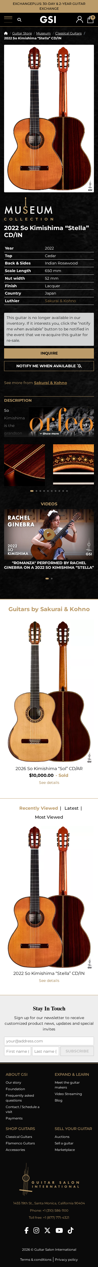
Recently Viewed (38, 808)
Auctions (62, 1137)
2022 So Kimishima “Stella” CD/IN (49, 973)
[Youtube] (59, 1230)
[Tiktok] (71, 1230)
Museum (43, 33)
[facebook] (26, 1230)
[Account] (79, 19)
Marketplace (65, 1150)
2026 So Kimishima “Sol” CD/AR (49, 768)
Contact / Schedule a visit (22, 1109)
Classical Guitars (68, 33)
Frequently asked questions (20, 1097)
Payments (14, 1118)
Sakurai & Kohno (60, 300)
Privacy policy (66, 1260)
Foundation (15, 1089)
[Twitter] (47, 1230)
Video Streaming (68, 1094)
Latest (72, 808)
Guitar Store (22, 33)
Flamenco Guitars (20, 1143)
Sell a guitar (64, 1143)
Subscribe (77, 1051)
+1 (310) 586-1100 (55, 1210)
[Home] (6, 33)
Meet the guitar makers (67, 1084)
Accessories (15, 1150)
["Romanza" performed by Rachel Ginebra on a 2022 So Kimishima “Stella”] (49, 534)
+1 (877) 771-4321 (56, 1217)
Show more (50, 433)
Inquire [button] (49, 353)
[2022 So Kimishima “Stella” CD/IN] (49, 118)
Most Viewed (49, 817)
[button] (19, 20)
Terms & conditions (35, 1260)
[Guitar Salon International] (48, 19)
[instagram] (36, 1230)
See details (49, 782)
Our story (13, 1082)
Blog (58, 1100)
